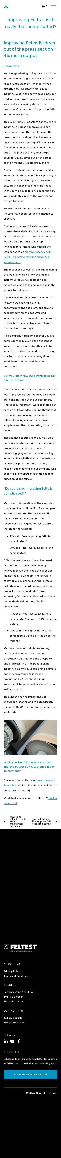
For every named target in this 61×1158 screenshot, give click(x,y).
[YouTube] (12, 1041)
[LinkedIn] (6, 1041)
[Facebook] (19, 1041)
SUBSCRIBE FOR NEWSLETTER (30, 1074)
